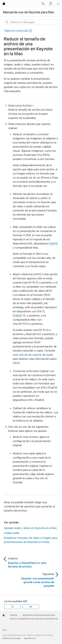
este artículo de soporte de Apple (33, 354)
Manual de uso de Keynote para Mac (28, 12)
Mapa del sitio (30, 638)
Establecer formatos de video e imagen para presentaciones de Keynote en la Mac (30, 540)
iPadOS (52, 243)
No (31, 607)
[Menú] (58, 4)
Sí (12, 607)
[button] (43, 4)
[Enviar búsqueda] (7, 22)
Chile (4, 630)
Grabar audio (11, 532)
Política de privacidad (12, 638)
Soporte (13, 615)
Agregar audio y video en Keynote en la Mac (30, 528)
